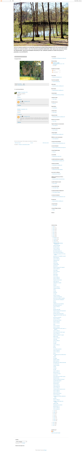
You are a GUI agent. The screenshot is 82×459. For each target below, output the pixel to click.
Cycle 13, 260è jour (56, 387)
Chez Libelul (54, 112)
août (54, 410)
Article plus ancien (46, 142)
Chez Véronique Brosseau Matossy (58, 94)
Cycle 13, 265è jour (56, 344)
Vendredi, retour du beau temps (58, 313)
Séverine (18, 109)
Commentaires (55, 72)
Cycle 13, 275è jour (56, 312)
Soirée (54, 346)
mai (54, 415)
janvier (54, 420)
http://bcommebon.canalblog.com (57, 201)
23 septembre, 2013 (24, 92)
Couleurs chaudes (56, 365)
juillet (54, 412)
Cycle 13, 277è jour (56, 295)
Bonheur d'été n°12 (56, 372)
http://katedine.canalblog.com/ (57, 165)
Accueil (31, 142)
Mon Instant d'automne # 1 (57, 305)
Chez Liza (54, 103)
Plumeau (54, 302)
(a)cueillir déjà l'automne (57, 380)
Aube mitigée (55, 270)
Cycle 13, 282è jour (56, 268)
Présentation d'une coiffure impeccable (59, 362)
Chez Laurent (54, 183)
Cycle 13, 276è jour (56, 306)
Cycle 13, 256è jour (56, 399)
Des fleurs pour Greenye (57, 320)
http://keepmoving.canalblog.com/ (57, 134)
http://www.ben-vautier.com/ (56, 156)
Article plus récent (18, 142)
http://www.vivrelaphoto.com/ (57, 77)
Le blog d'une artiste (56, 249)
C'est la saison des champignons (58, 299)
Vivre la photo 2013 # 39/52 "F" (58, 252)
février (54, 419)
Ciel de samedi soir (56, 409)
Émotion (54, 356)
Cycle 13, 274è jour (56, 318)
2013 (53, 236)
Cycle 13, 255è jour (56, 407)
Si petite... (54, 366)
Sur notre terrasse (56, 363)
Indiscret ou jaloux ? (56, 382)
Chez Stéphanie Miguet (56, 192)
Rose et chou (55, 375)
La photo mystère (56, 264)
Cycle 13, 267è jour (56, 337)
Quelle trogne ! (55, 274)
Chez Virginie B (55, 125)
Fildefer (53, 209)
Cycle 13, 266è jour (56, 340)
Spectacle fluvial (56, 383)
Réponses (20, 99)
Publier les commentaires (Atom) (24, 144)
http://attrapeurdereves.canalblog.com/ (58, 116)
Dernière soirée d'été (56, 309)
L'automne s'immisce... (57, 288)
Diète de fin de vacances (57, 393)
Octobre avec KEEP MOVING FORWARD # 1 (58, 243)
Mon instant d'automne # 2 (57, 251)
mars (54, 417)
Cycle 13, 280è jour (56, 277)
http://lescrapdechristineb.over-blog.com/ (59, 147)
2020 (53, 226)
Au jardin (54, 291)
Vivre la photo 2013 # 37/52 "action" (59, 332)
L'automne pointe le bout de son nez (59, 389)
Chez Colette (54, 99)
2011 (53, 423)
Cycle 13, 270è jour (56, 327)
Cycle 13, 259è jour (56, 390)
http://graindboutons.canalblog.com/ (58, 160)
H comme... (55, 368)
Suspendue (55, 292)
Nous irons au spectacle (57, 317)
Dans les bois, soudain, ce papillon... (59, 298)
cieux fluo (54, 398)
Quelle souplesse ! (56, 361)
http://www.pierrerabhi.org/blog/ (57, 169)
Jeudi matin (55, 339)
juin (54, 413)
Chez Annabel (54, 205)
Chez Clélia (54, 121)
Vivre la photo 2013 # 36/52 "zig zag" (59, 376)
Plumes (54, 353)
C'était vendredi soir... (56, 386)
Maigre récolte (55, 336)
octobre (54, 240)
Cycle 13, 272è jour (56, 322)
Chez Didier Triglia (55, 187)
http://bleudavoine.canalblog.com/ (57, 90)
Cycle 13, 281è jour (56, 271)
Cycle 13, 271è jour (56, 325)
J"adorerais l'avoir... (56, 260)
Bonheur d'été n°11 (56, 406)
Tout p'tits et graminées (56, 81)
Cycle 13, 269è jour (56, 330)
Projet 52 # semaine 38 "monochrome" (59, 310)
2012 (53, 422)
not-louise (19, 92)
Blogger (45, 450)
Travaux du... (55, 261)
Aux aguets (55, 358)
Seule (54, 324)
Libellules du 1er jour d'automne (58, 303)
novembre (55, 239)
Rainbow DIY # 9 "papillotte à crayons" (59, 256)
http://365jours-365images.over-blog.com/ (59, 58)
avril (54, 416)
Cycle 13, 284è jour (56, 248)
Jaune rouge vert (56, 281)
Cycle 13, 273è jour (56, 321)
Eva (20, 101)
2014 (53, 235)
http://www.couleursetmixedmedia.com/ (58, 143)
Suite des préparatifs (56, 245)
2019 (53, 228)
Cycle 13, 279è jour (56, 278)
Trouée (54, 289)
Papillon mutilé (55, 403)
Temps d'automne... (56, 257)
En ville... (54, 347)
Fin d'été (54, 369)
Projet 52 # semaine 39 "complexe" (59, 267)
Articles (54, 70)
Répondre (19, 97)
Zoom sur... (55, 284)
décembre (55, 237)
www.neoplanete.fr (55, 138)
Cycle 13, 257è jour (56, 394)
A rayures (54, 285)
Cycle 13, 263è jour (56, 351)
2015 (53, 233)
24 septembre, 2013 (26, 101)
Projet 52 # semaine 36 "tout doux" (59, 379)
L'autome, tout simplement (57, 296)
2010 (53, 425)
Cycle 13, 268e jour (56, 333)
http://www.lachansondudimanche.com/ (58, 196)
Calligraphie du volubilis (57, 282)
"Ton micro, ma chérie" (57, 373)
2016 (53, 232)
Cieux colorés (55, 275)
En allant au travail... (56, 246)
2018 (53, 229)
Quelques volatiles (56, 359)
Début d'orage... (55, 263)
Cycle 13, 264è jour (56, 350)
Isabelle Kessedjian (56, 62)
